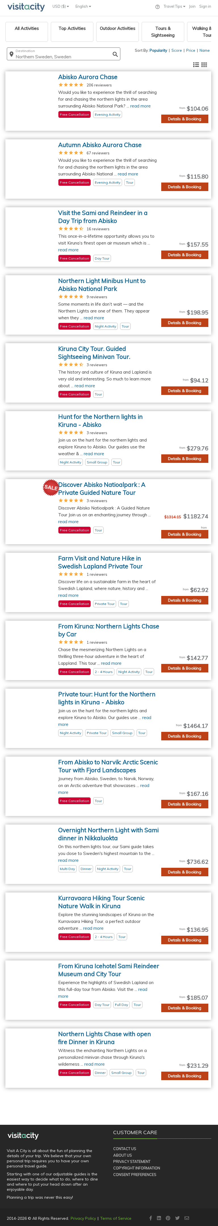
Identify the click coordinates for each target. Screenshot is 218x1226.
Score (176, 50)
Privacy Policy (83, 1218)
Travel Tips (173, 6)
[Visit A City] (23, 1136)
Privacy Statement (131, 1161)
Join (192, 6)
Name (205, 50)
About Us (122, 1155)
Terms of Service (115, 1218)
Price (190, 50)
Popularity (158, 50)
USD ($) (60, 6)
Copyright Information (136, 1168)
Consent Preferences (134, 1174)
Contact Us (124, 1148)
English (82, 6)
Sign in (205, 6)
